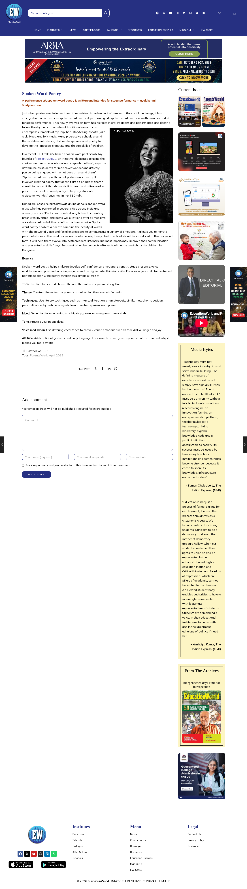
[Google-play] (204, 13)
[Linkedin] (184, 13)
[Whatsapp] (190, 13)
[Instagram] (177, 13)
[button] (219, 13)
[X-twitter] (164, 13)
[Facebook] (157, 13)
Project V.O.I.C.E (46, 158)
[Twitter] (97, 369)
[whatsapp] (114, 369)
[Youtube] (170, 13)
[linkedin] (109, 369)
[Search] (105, 13)
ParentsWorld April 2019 (46, 355)
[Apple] (197, 13)
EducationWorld (98, 881)
